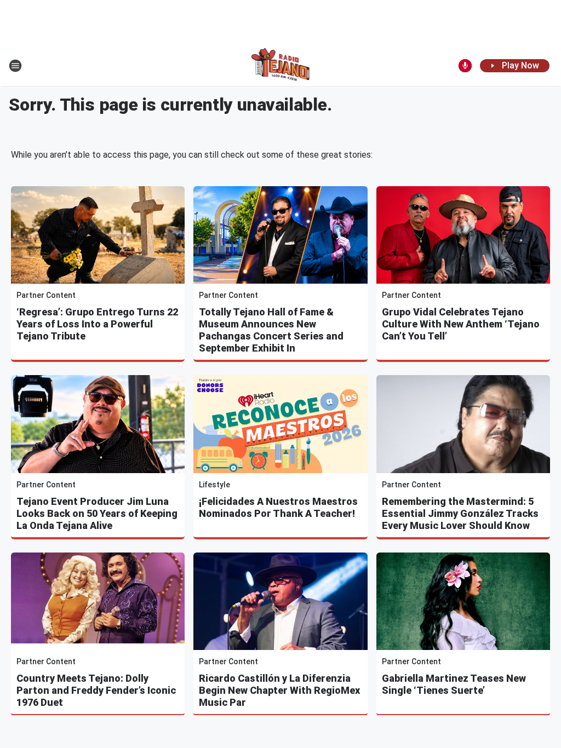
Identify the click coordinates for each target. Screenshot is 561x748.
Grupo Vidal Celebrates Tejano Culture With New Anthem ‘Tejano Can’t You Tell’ (461, 324)
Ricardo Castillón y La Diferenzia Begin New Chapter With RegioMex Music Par (279, 690)
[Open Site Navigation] (15, 65)
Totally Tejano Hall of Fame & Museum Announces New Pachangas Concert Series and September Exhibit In (271, 330)
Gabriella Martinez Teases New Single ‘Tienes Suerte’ (454, 684)
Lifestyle (214, 484)
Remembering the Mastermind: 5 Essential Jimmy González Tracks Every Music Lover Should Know (460, 513)
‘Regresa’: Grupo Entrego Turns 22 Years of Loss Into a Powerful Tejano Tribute (97, 324)
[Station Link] (280, 65)
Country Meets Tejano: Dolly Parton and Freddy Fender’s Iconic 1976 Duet (96, 690)
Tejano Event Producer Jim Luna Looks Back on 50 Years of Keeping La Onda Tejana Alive (97, 513)
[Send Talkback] (465, 65)
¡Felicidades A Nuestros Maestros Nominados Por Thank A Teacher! (278, 507)
